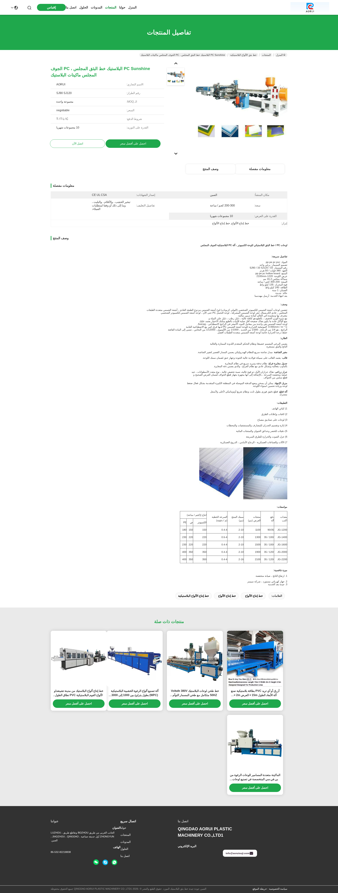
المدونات (96, 7)
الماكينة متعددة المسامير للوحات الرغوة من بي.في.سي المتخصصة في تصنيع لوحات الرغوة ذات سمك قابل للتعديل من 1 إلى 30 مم (255, 777)
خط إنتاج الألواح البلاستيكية (193, 595)
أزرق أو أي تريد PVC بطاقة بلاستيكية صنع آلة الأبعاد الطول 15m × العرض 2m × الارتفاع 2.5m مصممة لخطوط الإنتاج (255, 693)
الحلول (83, 7)
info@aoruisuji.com (237, 853)
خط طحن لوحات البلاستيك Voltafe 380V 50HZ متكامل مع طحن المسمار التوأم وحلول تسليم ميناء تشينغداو (195, 693)
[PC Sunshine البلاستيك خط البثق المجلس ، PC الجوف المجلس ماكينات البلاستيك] (240, 108)
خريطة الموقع (260, 888)
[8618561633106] (114, 862)
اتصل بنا (71, 7)
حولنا (122, 7)
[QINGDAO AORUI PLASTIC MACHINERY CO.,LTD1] (309, 7)
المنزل (132, 7)
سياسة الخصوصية (278, 888)
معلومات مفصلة (260, 169)
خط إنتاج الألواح (254, 595)
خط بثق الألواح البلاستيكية (243, 55)
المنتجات (110, 7)
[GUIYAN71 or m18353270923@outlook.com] (105, 862)
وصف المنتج (210, 169)
